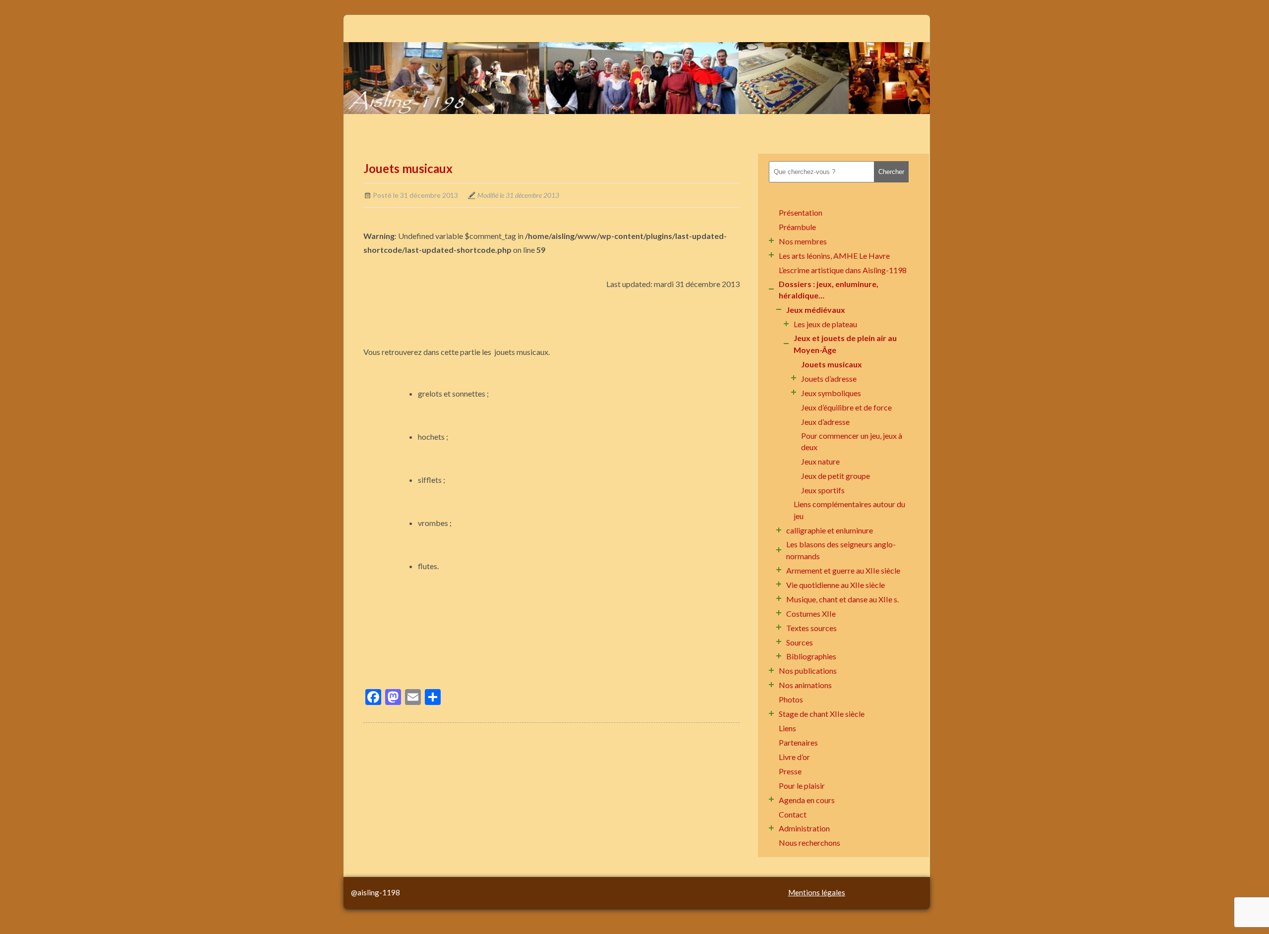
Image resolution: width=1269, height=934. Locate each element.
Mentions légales (816, 892)
